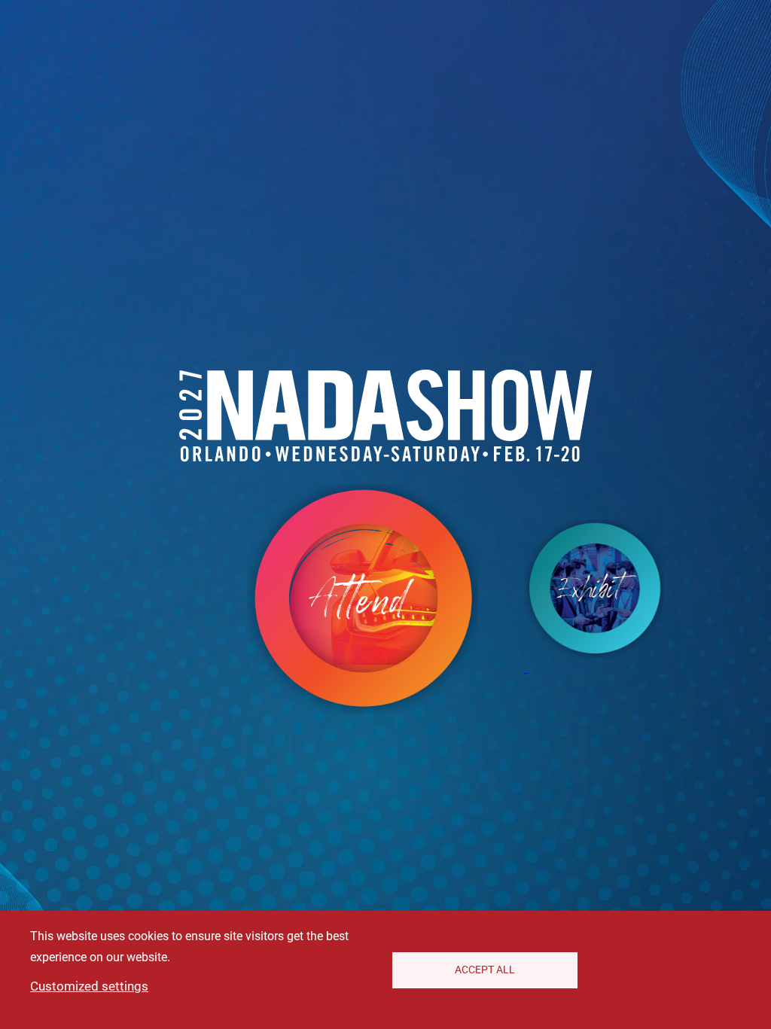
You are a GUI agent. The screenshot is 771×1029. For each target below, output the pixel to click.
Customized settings (89, 986)
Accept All (485, 970)
